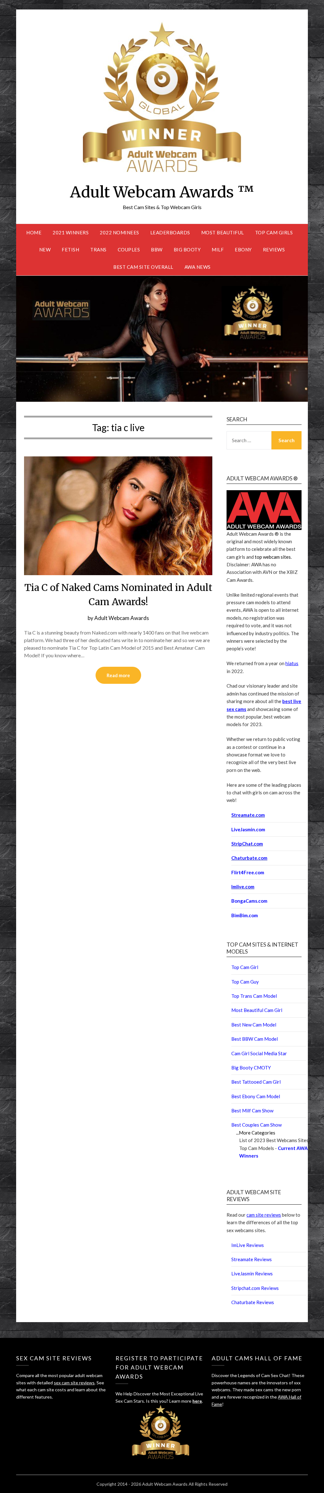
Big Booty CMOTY (251, 1067)
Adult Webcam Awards (121, 618)
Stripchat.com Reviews (255, 1288)
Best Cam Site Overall (143, 267)
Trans (98, 249)
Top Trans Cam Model (254, 996)
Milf (218, 249)
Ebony (243, 249)
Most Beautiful (222, 232)
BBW (157, 249)
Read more (118, 675)
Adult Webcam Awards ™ (162, 192)
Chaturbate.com (249, 858)
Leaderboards (170, 232)
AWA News (197, 267)
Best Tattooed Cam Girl (256, 1082)
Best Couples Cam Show (256, 1125)
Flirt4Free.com (247, 872)
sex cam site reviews (74, 1382)
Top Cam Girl (244, 967)
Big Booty (187, 249)
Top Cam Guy (245, 981)
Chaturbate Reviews (252, 1302)
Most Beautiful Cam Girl (256, 1010)
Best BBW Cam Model (254, 1039)
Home (33, 232)
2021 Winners (71, 232)
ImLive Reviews (247, 1245)
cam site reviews (263, 1215)
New (45, 249)
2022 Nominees (119, 232)
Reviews (274, 249)
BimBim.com (244, 915)
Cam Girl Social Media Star (259, 1053)
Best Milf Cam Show (252, 1110)
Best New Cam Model (253, 1024)
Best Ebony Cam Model (255, 1096)
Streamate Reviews (251, 1259)
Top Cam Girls (274, 232)
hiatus (291, 663)
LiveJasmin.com (248, 829)
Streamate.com (248, 815)
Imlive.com (242, 886)
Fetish (70, 249)
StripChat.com (247, 843)
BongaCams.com (249, 901)
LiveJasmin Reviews (252, 1273)
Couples (129, 249)
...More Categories (255, 1132)
